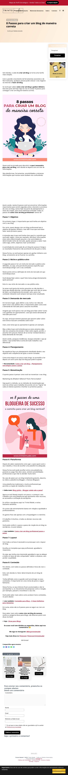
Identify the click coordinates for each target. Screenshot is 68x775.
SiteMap (31, 761)
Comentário (8, 693)
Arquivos (36, 761)
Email (6, 713)
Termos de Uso (36, 760)
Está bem (58, 770)
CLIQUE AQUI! (52, 3)
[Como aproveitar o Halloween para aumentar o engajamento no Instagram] (24, 666)
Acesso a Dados (45, 760)
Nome (7, 708)
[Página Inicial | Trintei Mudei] (13, 14)
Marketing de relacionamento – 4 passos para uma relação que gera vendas (9, 670)
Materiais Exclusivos (36, 11)
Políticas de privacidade (14, 727)
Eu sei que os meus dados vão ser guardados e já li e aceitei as (24, 726)
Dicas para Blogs (12, 20)
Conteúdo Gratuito (21, 11)
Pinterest (22, 636)
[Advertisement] (25, 57)
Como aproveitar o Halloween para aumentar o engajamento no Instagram (24, 671)
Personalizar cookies (59, 772)
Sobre (47, 11)
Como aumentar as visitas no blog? (39, 669)
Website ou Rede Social (12, 719)
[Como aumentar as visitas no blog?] (39, 666)
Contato (54, 11)
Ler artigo (10, 676)
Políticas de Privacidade (24, 760)
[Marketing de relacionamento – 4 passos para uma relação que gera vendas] (9, 666)
